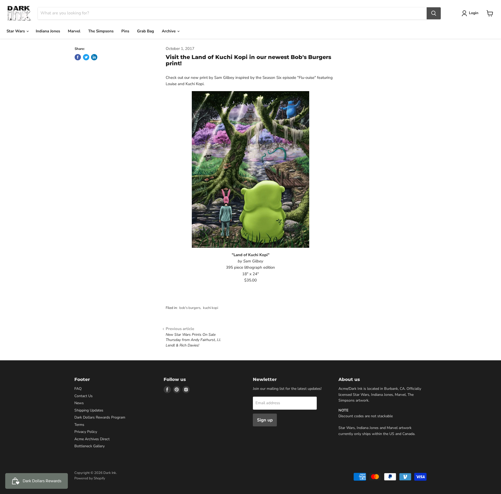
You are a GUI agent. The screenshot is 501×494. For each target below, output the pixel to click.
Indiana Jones (48, 31)
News (79, 403)
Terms (79, 424)
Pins (125, 31)
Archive (169, 31)
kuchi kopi (210, 307)
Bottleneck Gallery (89, 446)
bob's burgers (189, 307)
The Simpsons (101, 31)
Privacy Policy (85, 431)
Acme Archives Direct (92, 439)
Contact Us (83, 395)
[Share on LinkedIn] (94, 57)
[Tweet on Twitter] (86, 57)
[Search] (434, 13)
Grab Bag (145, 31)
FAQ (78, 388)
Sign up (265, 420)
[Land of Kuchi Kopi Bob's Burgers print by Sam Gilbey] (250, 169)
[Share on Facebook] (78, 57)
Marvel (74, 31)
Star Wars (16, 31)
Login (473, 12)
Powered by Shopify (89, 478)
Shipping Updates (88, 410)
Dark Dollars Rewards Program (99, 417)
